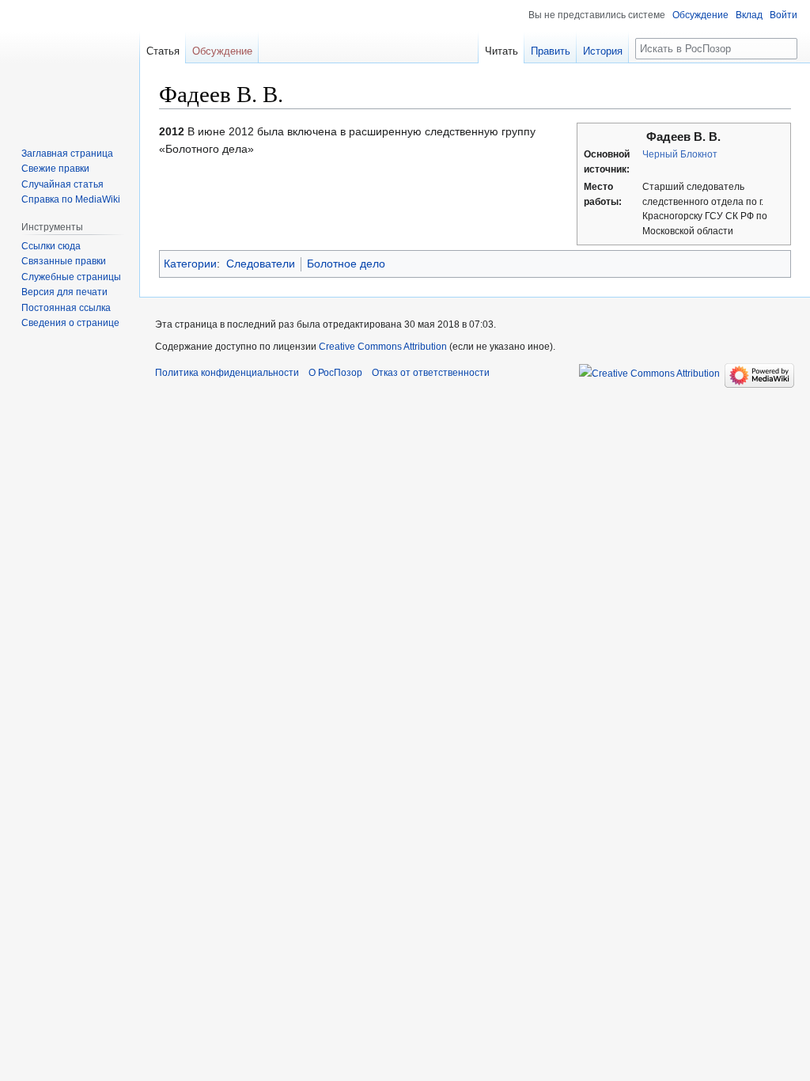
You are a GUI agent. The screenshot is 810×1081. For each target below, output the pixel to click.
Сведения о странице (70, 322)
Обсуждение (700, 15)
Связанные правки (63, 261)
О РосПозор (335, 372)
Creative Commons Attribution (383, 346)
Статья (163, 51)
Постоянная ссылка (66, 307)
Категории (190, 263)
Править (550, 51)
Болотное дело (346, 263)
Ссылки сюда (51, 246)
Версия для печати (64, 292)
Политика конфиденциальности (227, 372)
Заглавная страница (67, 153)
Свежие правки (55, 168)
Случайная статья (62, 184)
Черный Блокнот (679, 154)
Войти (783, 15)
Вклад (749, 15)
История (603, 51)
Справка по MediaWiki (70, 199)
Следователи (260, 263)
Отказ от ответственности (431, 372)
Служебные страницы (71, 277)
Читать (501, 51)
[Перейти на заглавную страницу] (69, 63)
